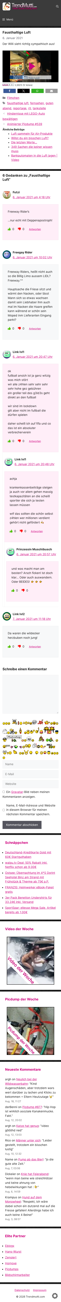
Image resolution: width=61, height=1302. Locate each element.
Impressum (39, 1290)
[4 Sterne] (11, 85)
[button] (57, 6)
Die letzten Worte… (24, 142)
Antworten (35, 229)
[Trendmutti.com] (20, 6)
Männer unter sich (28, 1140)
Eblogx (9, 1246)
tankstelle (39, 108)
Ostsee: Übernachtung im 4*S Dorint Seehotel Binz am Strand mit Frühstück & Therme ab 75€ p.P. (30, 877)
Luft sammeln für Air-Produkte (32, 133)
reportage (19, 108)
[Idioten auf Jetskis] (30, 961)
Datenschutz (22, 1290)
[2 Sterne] (6, 85)
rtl (29, 108)
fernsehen (37, 103)
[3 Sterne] (8, 85)
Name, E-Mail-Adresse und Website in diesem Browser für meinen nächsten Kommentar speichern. (30, 810)
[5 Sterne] (13, 85)
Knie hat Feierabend (34, 1174)
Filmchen (13, 98)
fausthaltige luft (17, 103)
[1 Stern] (4, 85)
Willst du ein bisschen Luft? (30, 138)
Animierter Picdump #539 (24, 124)
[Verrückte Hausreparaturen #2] (30, 1031)
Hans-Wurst (13, 1251)
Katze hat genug (27, 1126)
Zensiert (10, 1257)
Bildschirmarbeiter (17, 1275)
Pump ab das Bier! (30, 1159)
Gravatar (17, 792)
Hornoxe (11, 1263)
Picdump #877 (32, 1107)
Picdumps (11, 1269)
